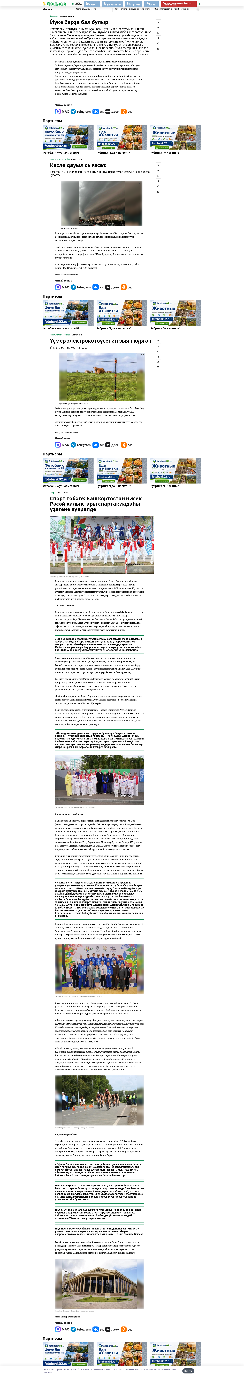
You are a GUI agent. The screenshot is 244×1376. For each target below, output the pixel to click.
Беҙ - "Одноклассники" (112, 4)
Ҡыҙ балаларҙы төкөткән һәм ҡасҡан (172, 9)
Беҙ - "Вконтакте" (91, 4)
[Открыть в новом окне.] (62, 111)
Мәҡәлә (47, 9)
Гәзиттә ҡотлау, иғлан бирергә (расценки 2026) (177, 4)
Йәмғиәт (54, 16)
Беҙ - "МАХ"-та (151, 4)
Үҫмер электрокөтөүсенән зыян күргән (133, 9)
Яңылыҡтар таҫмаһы (60, 159)
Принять (188, 1371)
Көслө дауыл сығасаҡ (86, 9)
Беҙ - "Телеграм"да (133, 4)
